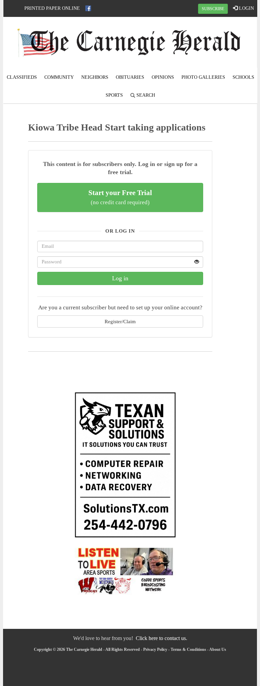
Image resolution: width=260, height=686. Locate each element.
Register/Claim (120, 321)
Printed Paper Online (52, 8)
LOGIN (246, 8)
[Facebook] (88, 8)
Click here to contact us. (161, 638)
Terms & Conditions (188, 649)
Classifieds (22, 77)
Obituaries (130, 77)
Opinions (163, 77)
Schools (243, 77)
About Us (217, 649)
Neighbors (94, 77)
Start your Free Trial (120, 197)
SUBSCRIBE (213, 8)
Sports (114, 95)
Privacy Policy (155, 649)
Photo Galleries (203, 77)
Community (59, 77)
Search (145, 95)
